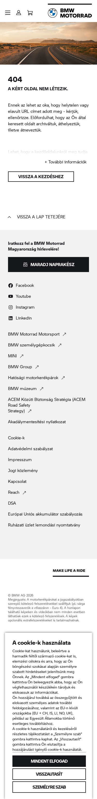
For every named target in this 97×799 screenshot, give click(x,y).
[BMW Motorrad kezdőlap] (70, 13)
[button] (7, 12)
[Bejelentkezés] (19, 11)
